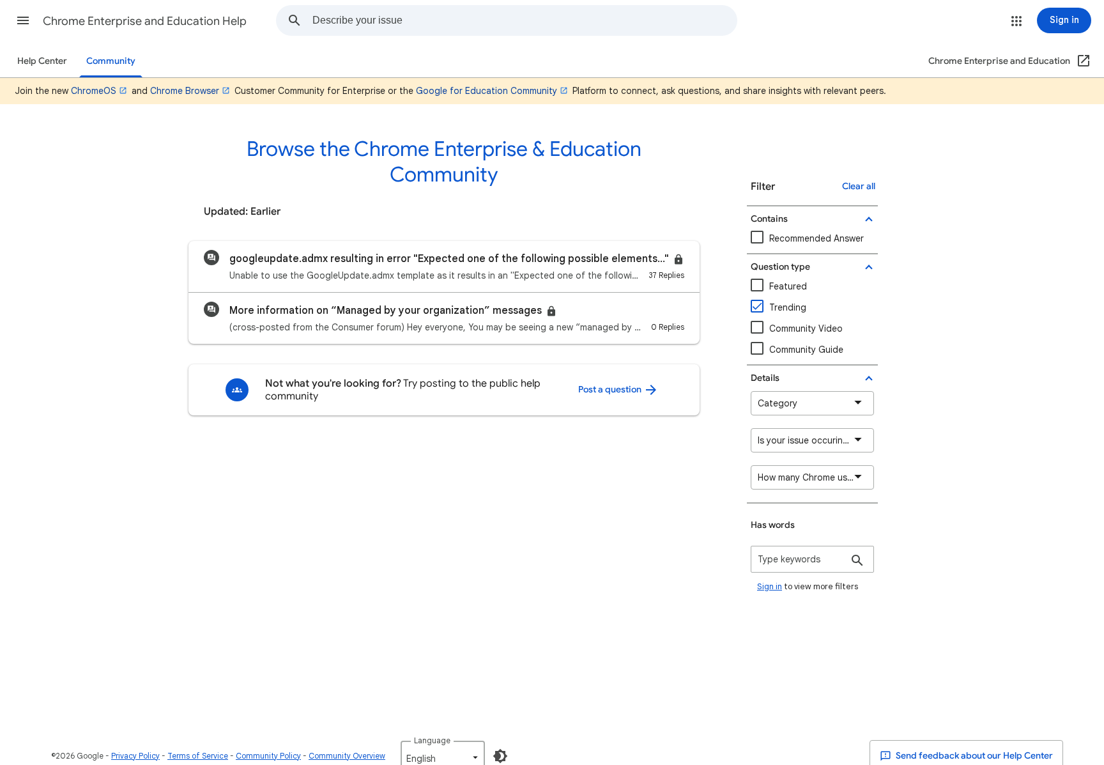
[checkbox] (812, 329)
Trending (787, 307)
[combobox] (524, 20)
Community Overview (347, 756)
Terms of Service (197, 756)
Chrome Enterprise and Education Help (145, 21)
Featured (788, 286)
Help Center (42, 61)
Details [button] (765, 378)
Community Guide (806, 349)
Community (110, 61)
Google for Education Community (486, 91)
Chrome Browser (184, 91)
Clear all (858, 186)
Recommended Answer (816, 238)
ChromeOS (93, 91)
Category (777, 403)
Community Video (806, 328)
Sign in (769, 586)
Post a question (610, 389)
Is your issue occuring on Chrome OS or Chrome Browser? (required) (816, 440)
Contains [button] (769, 218)
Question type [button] (780, 266)
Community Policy (268, 756)
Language (432, 740)
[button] (23, 20)
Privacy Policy (135, 756)
